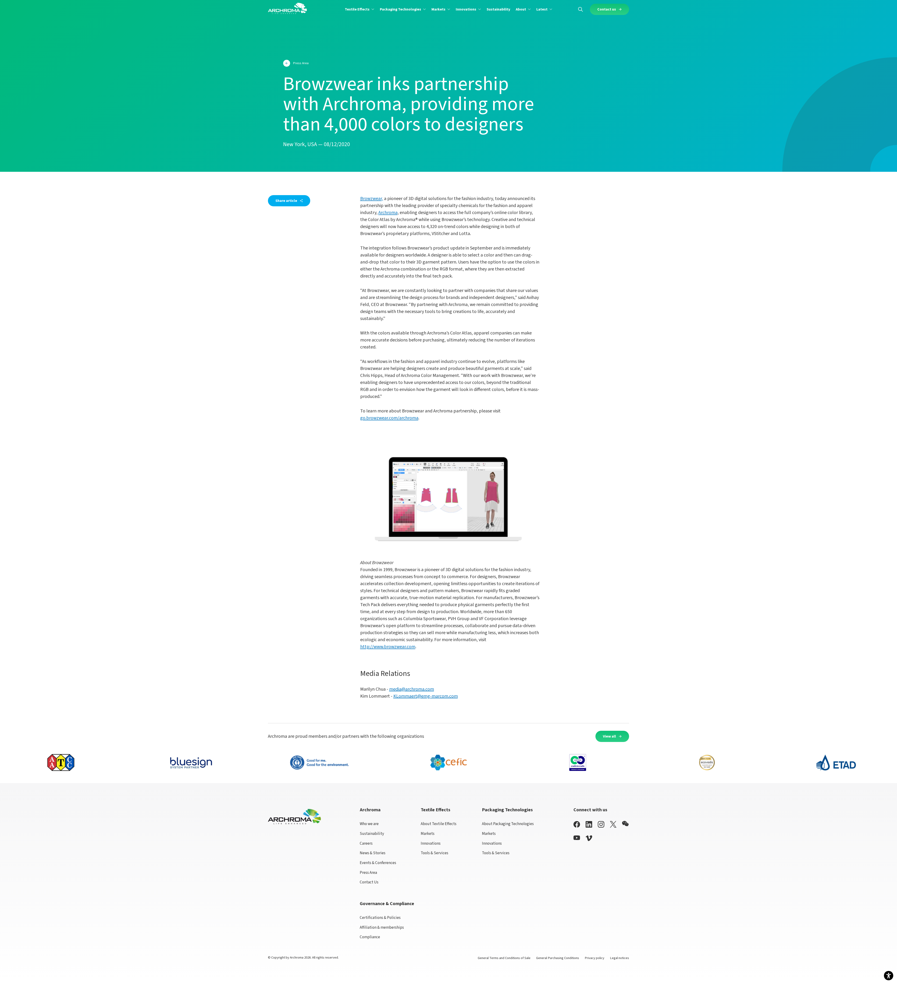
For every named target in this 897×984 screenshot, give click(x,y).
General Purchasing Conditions (557, 958)
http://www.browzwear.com (387, 646)
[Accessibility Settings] (888, 975)
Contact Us (369, 882)
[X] (613, 824)
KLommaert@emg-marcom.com (425, 696)
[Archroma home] (287, 8)
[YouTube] (576, 837)
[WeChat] (625, 823)
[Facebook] (576, 824)
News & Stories (372, 853)
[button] (359, 9)
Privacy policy (594, 958)
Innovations (431, 843)
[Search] (580, 9)
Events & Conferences (378, 863)
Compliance (370, 937)
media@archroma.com (411, 689)
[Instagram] (601, 824)
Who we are (369, 824)
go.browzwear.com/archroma (389, 418)
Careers (366, 843)
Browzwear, (371, 198)
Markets (427, 833)
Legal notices (619, 958)
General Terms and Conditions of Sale (504, 958)
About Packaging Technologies (508, 824)
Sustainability (372, 833)
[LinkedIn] (589, 824)
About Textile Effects (438, 824)
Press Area (368, 872)
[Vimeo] (589, 838)
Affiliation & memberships (382, 927)
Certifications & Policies (380, 918)
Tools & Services (434, 853)
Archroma (388, 212)
